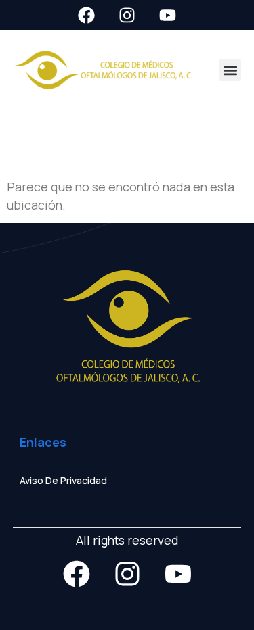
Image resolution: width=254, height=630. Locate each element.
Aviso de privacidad (63, 480)
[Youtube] (167, 15)
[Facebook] (86, 15)
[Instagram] (127, 15)
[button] (230, 70)
